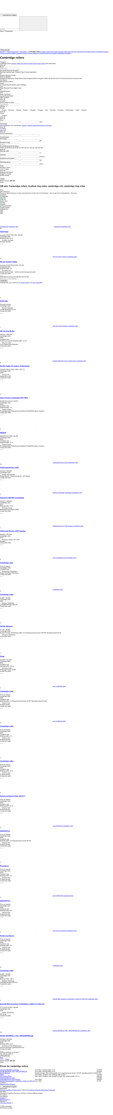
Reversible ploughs (90, 51)
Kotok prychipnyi (7, 936)
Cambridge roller (7, 594)
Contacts (12, 1084)
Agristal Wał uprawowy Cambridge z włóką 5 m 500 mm (22, 1004)
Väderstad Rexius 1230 (9, 467)
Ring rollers (54, 51)
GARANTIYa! (5, 901)
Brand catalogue (50, 1090)
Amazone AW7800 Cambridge (12, 498)
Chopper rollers (45, 51)
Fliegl (2, 656)
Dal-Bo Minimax (6, 626)
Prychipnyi (4, 866)
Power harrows (27, 53)
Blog (42, 1090)
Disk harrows (72, 51)
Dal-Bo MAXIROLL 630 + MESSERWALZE (16, 1036)
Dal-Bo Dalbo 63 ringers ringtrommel (14, 366)
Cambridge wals (6, 563)
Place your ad (5, 1055)
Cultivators (79, 51)
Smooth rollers (63, 51)
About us (3, 1084)
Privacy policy (17, 1090)
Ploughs (42, 53)
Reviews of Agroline (35, 1090)
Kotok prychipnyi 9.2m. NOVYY (12, 796)
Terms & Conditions (6, 1090)
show (2, 179)
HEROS (3, 433)
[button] (56, 40)
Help (7, 1084)
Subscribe (4, 281)
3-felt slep (4, 301)
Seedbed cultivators (102, 51)
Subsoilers (35, 53)
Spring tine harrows (51, 53)
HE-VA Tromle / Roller (8, 262)
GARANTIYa (5, 831)
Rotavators (61, 53)
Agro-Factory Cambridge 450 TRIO (14, 398)
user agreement (37, 282)
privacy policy (25, 282)
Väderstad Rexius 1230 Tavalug (13, 531)
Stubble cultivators (16, 53)
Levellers (68, 53)
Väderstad (4, 232)
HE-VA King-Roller (7, 331)
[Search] (33, 23)
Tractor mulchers (5, 53)
